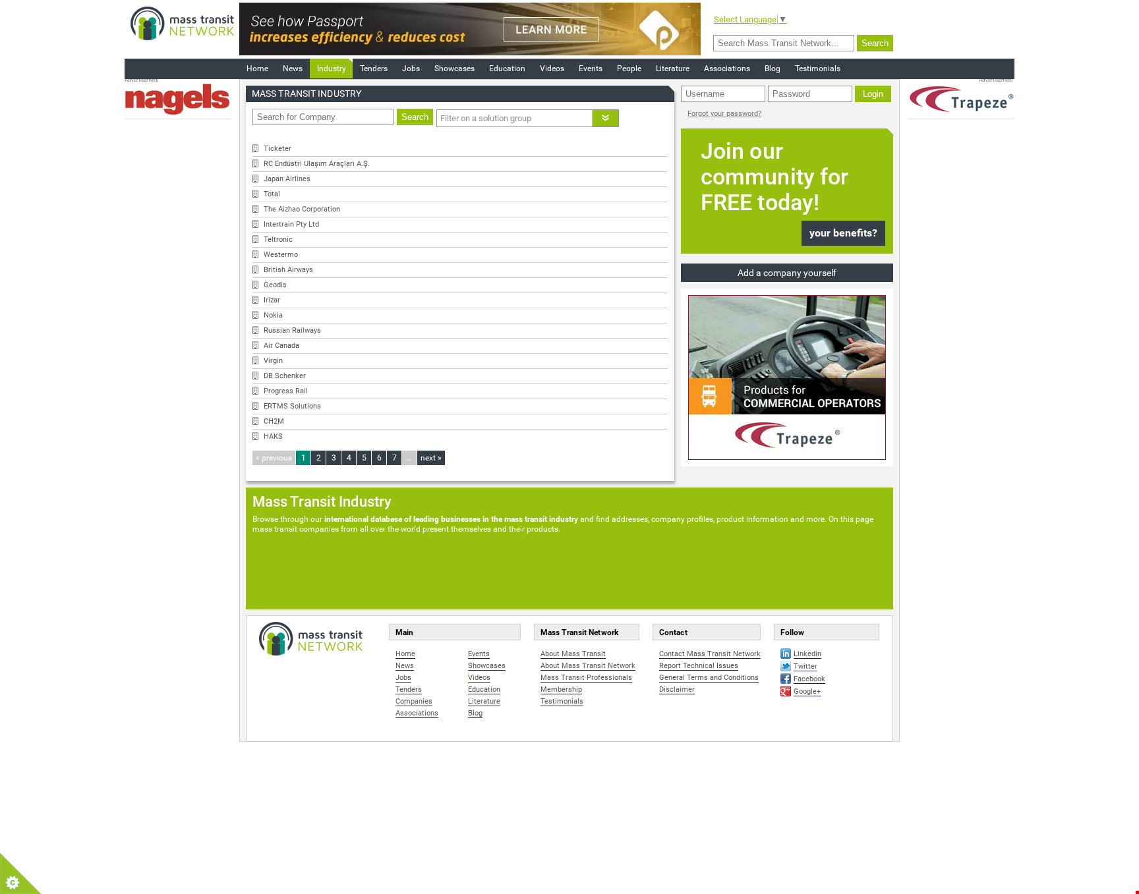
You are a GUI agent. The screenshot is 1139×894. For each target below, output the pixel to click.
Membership (561, 689)
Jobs (411, 68)
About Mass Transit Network (587, 665)
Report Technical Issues (698, 665)
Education (507, 68)
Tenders (374, 68)
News (293, 68)
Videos (552, 68)
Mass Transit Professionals (586, 677)
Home (257, 68)
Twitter (805, 666)
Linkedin (807, 654)
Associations (727, 68)
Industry (331, 68)
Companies (413, 701)
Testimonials (817, 68)
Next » (431, 457)
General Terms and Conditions (709, 677)
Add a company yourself (787, 272)
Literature (672, 68)
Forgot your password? (724, 113)
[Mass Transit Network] (182, 23)
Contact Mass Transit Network (710, 654)
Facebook (809, 679)
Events (590, 68)
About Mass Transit (573, 654)
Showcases (454, 68)
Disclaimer (677, 689)
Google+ (807, 691)
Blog (772, 68)
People (629, 68)
